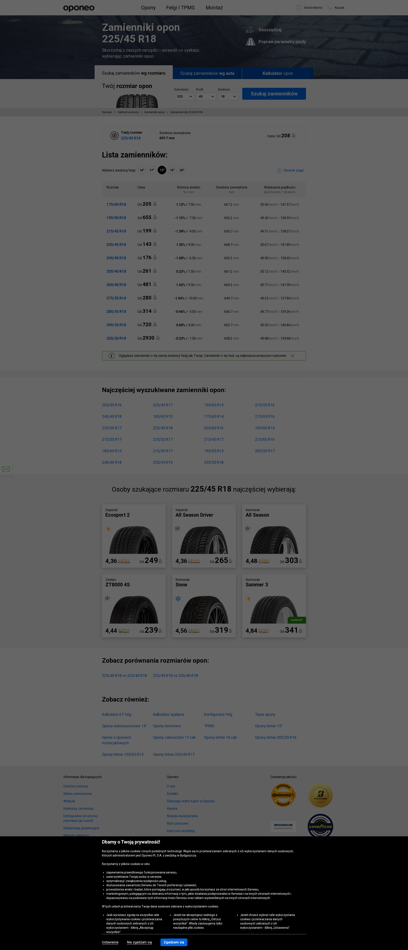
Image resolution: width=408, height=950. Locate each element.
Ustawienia (110, 942)
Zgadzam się (174, 942)
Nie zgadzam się (139, 942)
